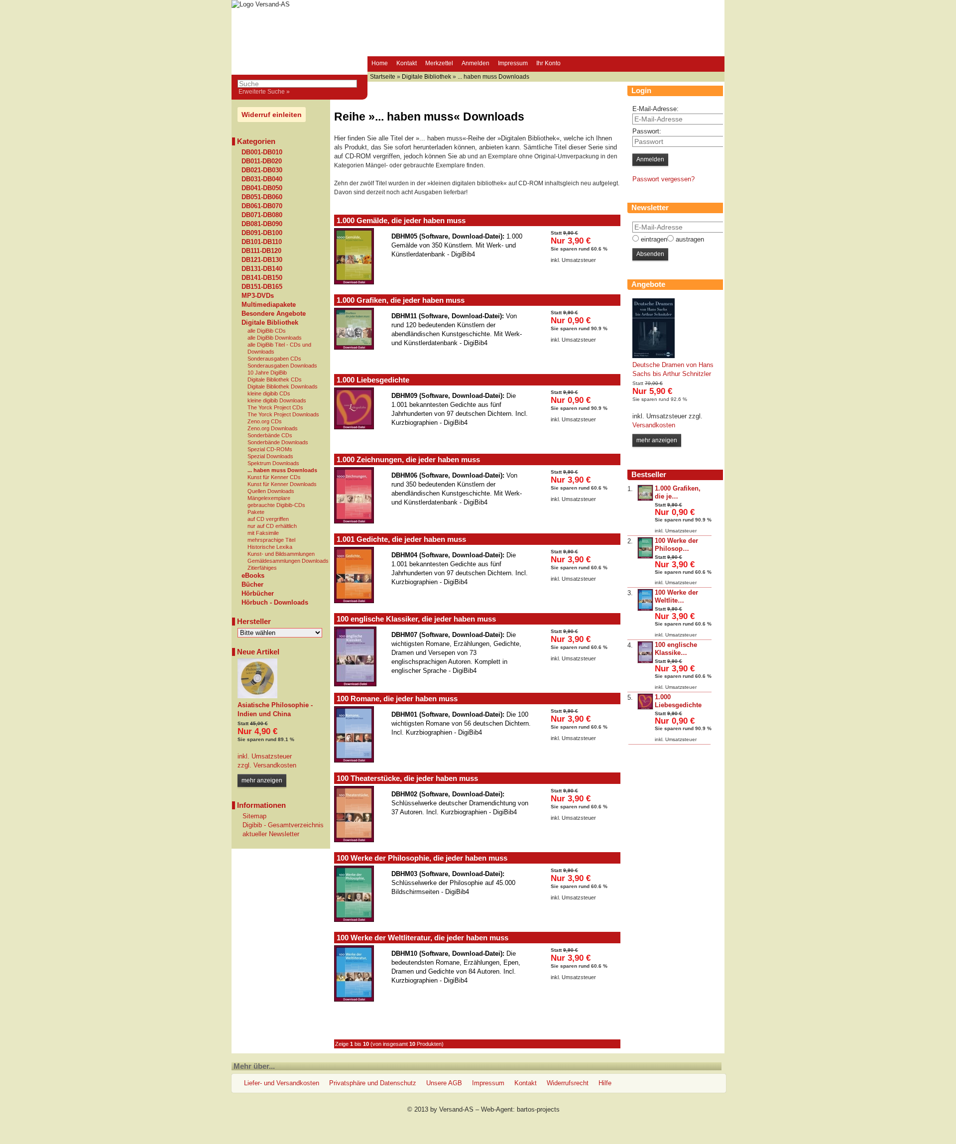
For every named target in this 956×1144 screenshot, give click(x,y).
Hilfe (604, 1083)
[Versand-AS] (261, 4)
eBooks (252, 575)
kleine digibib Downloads (276, 400)
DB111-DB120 (261, 251)
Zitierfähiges (262, 568)
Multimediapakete (268, 304)
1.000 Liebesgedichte (373, 380)
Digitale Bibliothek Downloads (282, 386)
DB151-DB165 (261, 286)
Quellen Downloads (270, 491)
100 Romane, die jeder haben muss (397, 698)
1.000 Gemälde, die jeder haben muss (401, 220)
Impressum (513, 63)
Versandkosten (273, 765)
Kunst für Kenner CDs (274, 477)
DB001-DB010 (261, 152)
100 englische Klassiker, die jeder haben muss (416, 619)
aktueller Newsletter (270, 834)
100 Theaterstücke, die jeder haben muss (407, 778)
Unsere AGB (444, 1083)
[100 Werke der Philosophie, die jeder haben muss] (645, 556)
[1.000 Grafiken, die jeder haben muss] (645, 499)
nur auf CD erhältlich (272, 526)
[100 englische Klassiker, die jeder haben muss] (645, 661)
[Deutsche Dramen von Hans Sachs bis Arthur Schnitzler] (653, 356)
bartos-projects (538, 1109)
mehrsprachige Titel (271, 540)
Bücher (252, 584)
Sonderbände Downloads (277, 442)
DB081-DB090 (261, 224)
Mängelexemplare (268, 498)
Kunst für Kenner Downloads (282, 484)
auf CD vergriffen (268, 519)
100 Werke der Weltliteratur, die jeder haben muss (422, 937)
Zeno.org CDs (264, 421)
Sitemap (254, 816)
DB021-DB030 (261, 170)
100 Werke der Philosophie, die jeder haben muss (422, 858)
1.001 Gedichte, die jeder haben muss (401, 539)
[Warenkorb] (574, 64)
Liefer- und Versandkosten (281, 1083)
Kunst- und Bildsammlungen (281, 554)
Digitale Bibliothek (269, 322)
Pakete (255, 512)
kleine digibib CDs (268, 393)
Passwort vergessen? (663, 179)
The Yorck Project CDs (275, 407)
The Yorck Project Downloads (283, 414)
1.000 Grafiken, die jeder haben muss (401, 300)
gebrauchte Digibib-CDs (276, 505)
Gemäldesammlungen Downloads (288, 561)
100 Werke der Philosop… (676, 544)
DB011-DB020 (261, 161)
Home (379, 63)
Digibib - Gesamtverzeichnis (283, 825)
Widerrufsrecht (568, 1083)
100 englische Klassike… (676, 648)
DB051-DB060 (261, 197)
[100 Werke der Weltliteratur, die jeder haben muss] (645, 609)
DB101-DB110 (261, 242)
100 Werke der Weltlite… (676, 596)
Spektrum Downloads (273, 463)
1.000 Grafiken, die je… (678, 492)
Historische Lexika (269, 547)
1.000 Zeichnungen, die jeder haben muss (408, 459)
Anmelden (475, 63)
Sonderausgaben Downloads (282, 366)
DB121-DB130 (261, 259)
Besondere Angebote (273, 313)
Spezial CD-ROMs (269, 449)
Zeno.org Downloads (272, 428)
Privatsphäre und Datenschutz (372, 1083)
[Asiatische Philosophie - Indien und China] (257, 696)
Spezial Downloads (270, 456)
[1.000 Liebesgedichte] (645, 707)
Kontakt (406, 63)
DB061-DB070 (261, 206)
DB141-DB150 (261, 277)
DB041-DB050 (261, 188)
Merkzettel (439, 63)
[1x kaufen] (580, 281)
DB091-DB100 (261, 233)
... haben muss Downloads (282, 470)
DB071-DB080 (261, 215)
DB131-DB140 (261, 268)
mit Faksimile (263, 533)
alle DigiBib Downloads (274, 338)
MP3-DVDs (257, 295)
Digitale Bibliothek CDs (274, 379)
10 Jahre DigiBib (267, 373)
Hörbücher (257, 593)
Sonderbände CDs (269, 435)
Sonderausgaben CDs (274, 359)
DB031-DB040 (261, 179)
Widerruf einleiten (271, 115)
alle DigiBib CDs (266, 331)
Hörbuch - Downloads (274, 602)
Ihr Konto (548, 63)
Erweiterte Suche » (264, 91)
